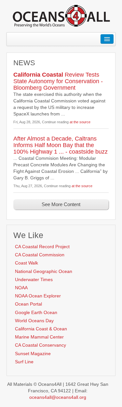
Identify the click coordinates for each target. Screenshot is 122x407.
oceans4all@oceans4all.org (57, 397)
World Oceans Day (34, 320)
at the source (80, 122)
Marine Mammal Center (39, 336)
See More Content (61, 204)
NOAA (21, 287)
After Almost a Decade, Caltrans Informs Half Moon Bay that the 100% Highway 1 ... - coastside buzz (60, 145)
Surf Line (24, 361)
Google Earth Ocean (36, 312)
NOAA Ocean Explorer (38, 295)
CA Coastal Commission (39, 254)
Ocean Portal (28, 304)
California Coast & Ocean (41, 328)
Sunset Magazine (33, 353)
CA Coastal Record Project (42, 246)
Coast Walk (26, 262)
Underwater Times (34, 279)
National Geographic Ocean (43, 271)
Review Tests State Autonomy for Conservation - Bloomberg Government (58, 81)
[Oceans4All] (61, 15)
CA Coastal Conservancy (40, 345)
